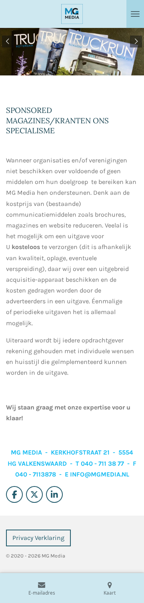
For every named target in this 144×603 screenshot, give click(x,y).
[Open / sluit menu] (135, 14)
